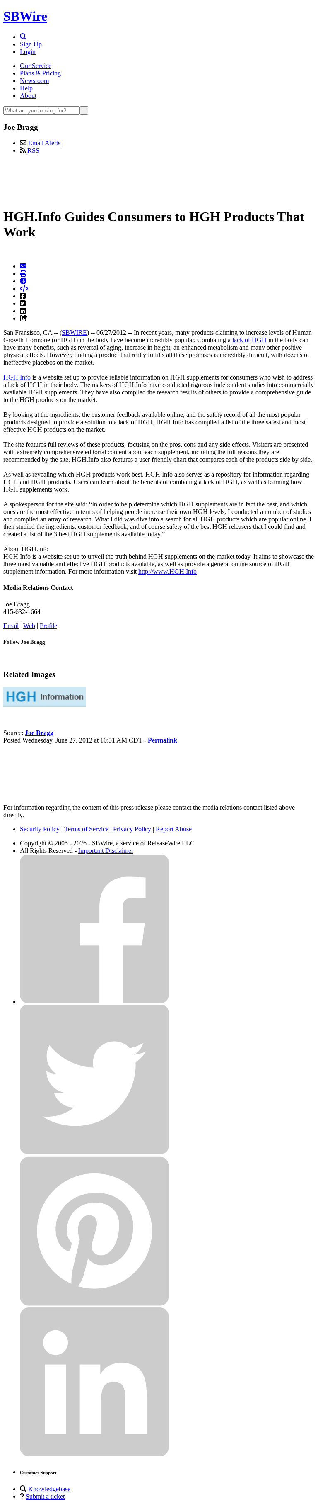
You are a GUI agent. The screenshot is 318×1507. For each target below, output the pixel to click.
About (28, 95)
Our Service (35, 65)
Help (26, 88)
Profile (48, 625)
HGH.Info (17, 377)
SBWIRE (74, 332)
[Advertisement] (159, 179)
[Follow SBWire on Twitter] (94, 1152)
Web (29, 625)
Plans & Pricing (40, 73)
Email (11, 625)
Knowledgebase (49, 1488)
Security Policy (40, 829)
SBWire (25, 16)
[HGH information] (44, 704)
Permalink (162, 740)
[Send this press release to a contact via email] (23, 266)
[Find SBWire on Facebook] (94, 1001)
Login (28, 51)
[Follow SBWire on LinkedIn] (94, 1454)
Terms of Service (86, 829)
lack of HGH (249, 339)
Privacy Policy (132, 829)
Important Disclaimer (105, 850)
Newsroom (34, 80)
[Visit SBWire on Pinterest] (94, 1303)
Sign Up (31, 44)
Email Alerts (44, 142)
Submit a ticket (45, 1496)
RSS (33, 150)
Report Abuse (174, 829)
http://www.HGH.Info (167, 571)
